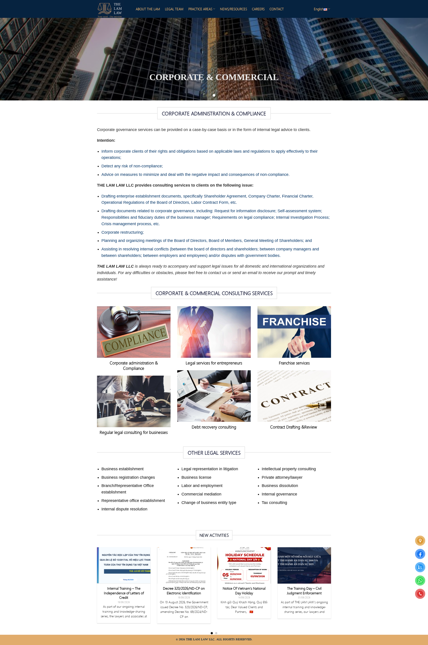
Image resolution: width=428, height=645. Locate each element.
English (319, 9)
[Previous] (96, 590)
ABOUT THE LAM (148, 9)
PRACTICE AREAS (200, 9)
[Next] (332, 590)
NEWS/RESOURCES (233, 9)
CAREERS (258, 9)
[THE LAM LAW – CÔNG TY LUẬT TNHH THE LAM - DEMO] (112, 9)
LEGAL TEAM (174, 9)
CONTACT (277, 9)
